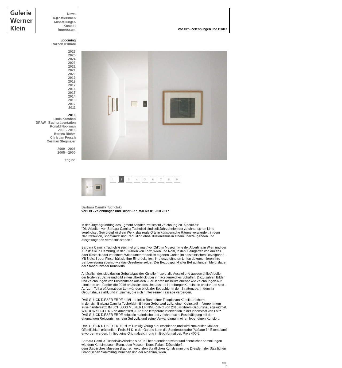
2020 (72, 74)
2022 (72, 66)
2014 (72, 96)
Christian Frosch (63, 138)
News (71, 14)
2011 (72, 108)
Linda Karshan (64, 119)
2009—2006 (66, 149)
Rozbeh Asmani (64, 44)
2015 (72, 93)
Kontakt (70, 26)
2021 (72, 70)
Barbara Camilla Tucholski (101, 207)
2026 (72, 51)
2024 (72, 59)
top (224, 363)
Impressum (67, 30)
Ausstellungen (65, 22)
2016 (72, 89)
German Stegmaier (61, 141)
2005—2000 (66, 152)
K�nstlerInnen (64, 18)
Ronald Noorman (63, 126)
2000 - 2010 (67, 130)
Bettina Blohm (65, 134)
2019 (72, 78)
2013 (72, 100)
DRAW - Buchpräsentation (56, 123)
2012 (72, 104)
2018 (72, 81)
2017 (72, 85)
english (70, 160)
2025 (72, 55)
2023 (72, 63)
